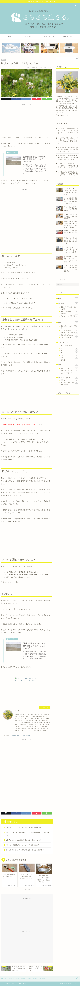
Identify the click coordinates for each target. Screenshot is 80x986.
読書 (67, 364)
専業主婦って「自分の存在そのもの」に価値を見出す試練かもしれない (68, 149)
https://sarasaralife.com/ (21, 735)
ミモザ (74, 132)
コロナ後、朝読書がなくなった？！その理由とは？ (22, 845)
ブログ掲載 (69, 385)
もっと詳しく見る (64, 115)
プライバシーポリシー (10, 983)
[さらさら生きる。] (40, 33)
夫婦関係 (69, 313)
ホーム (12, 36)
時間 (69, 357)
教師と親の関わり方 (69, 335)
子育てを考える (69, 337)
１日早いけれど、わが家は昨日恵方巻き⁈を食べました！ (24, 840)
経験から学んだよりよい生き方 (69, 308)
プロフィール (31, 36)
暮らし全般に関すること (69, 345)
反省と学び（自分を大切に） (69, 327)
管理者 (3, 59)
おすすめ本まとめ (69, 373)
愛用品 (69, 360)
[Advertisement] (26, 119)
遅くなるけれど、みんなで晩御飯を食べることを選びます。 (25, 850)
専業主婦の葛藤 (69, 311)
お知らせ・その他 (67, 377)
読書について (69, 368)
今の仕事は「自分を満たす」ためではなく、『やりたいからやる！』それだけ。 (68, 130)
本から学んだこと (69, 370)
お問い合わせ (69, 36)
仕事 (67, 298)
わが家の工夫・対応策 (69, 332)
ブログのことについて (69, 382)
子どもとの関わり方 (69, 330)
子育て (67, 322)
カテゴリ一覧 (50, 36)
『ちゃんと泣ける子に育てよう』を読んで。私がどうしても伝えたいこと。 (68, 165)
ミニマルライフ (68, 342)
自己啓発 (67, 303)
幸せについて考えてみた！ (69, 317)
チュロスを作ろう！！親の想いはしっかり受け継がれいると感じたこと (28, 834)
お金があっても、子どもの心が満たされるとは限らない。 (25, 827)
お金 (69, 355)
